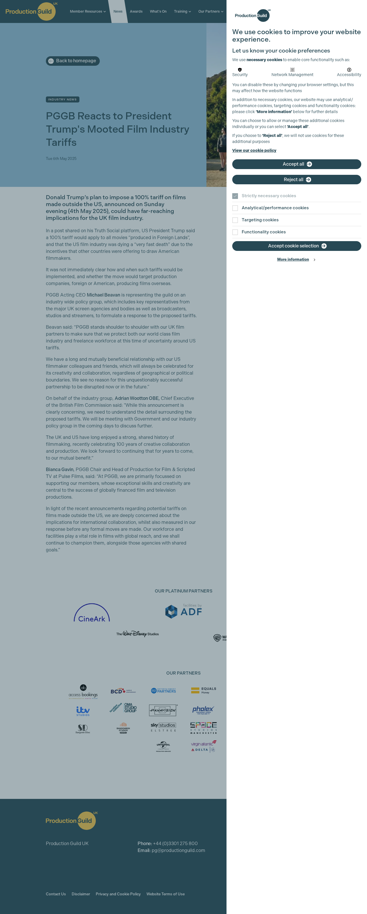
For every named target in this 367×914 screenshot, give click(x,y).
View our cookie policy (254, 150)
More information (293, 259)
